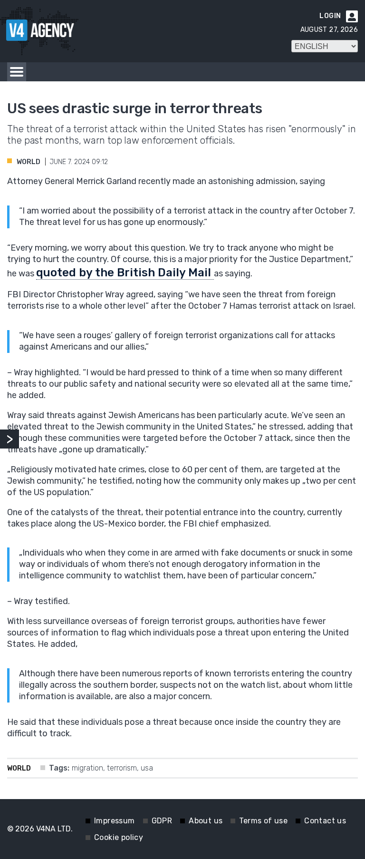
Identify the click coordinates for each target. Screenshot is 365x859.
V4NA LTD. (54, 828)
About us (205, 820)
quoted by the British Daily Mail (125, 272)
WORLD (28, 162)
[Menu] (16, 71)
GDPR (162, 820)
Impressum (114, 820)
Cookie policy (118, 837)
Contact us (325, 820)
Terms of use (263, 820)
